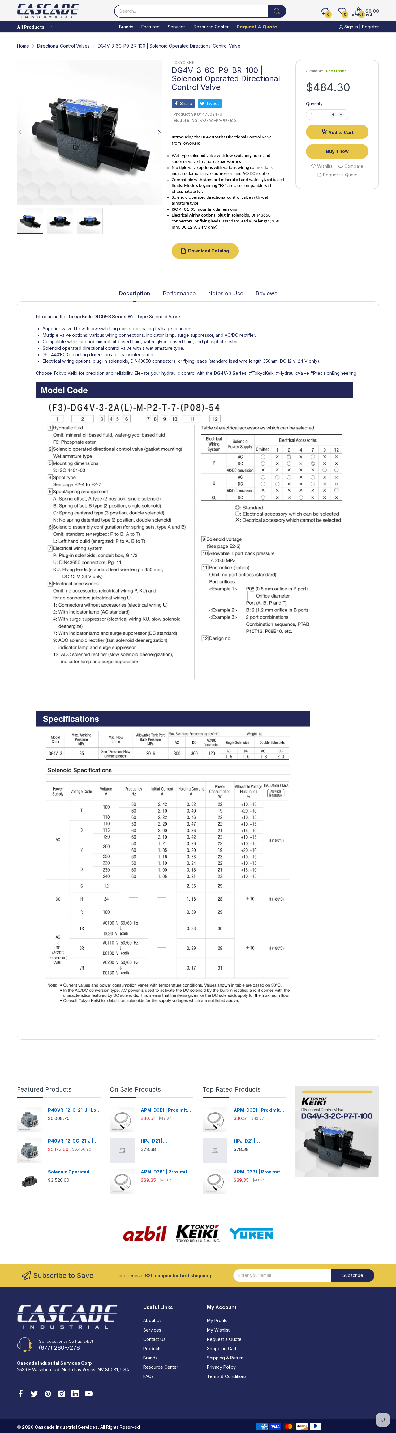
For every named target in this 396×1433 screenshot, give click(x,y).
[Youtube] (89, 1394)
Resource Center (160, 1367)
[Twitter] (34, 1394)
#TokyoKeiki (262, 373)
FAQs (148, 1376)
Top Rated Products (232, 1089)
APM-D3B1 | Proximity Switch (165, 1172)
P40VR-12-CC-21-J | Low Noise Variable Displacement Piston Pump (71, 1141)
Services (152, 1330)
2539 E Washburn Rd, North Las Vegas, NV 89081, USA (73, 1369)
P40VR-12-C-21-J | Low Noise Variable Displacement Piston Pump (74, 1110)
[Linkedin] (75, 1394)
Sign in (351, 26)
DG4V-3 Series (110, 316)
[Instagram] (61, 1394)
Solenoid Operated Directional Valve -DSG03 (68, 1172)
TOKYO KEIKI (184, 62)
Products (152, 1348)
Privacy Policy (221, 1367)
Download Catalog (208, 250)
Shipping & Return (225, 1357)
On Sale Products (135, 1089)
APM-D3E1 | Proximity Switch (165, 1110)
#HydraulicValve (292, 373)
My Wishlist (218, 1330)
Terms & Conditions (227, 1376)
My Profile (217, 1320)
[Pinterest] (48, 1394)
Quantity (314, 103)
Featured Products (44, 1089)
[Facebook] (20, 1394)
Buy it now (337, 151)
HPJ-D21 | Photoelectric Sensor (164, 1141)
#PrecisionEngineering (333, 373)
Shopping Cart (221, 1348)
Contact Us (154, 1339)
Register (370, 26)
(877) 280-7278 (59, 1347)
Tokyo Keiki (80, 316)
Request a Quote (224, 1339)
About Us (152, 1320)
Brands (150, 1357)
